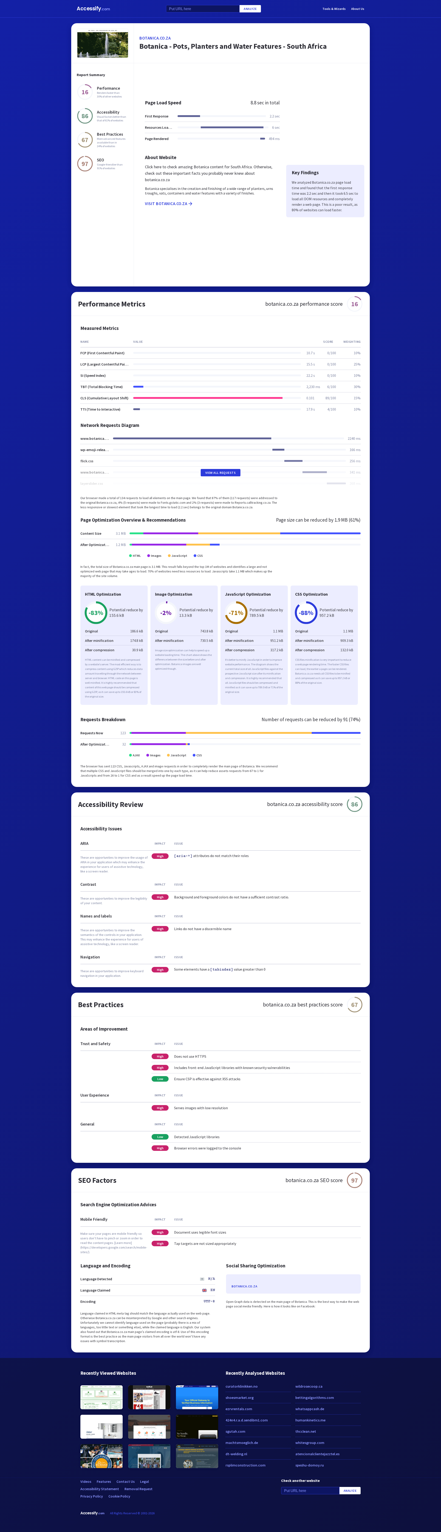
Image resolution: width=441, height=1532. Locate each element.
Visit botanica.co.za (166, 203)
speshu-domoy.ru (309, 1465)
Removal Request (138, 1488)
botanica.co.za (155, 38)
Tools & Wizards (334, 9)
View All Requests (220, 473)
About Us (357, 9)
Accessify (93, 8)
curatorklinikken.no (242, 1386)
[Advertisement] (251, 79)
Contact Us (125, 1481)
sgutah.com (235, 1431)
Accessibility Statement (99, 1488)
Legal (144, 1481)
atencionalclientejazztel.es (317, 1454)
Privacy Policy (91, 1496)
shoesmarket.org (240, 1397)
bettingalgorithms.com (314, 1397)
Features (104, 1481)
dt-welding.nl (236, 1454)
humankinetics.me (310, 1420)
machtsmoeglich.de (242, 1442)
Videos (85, 1481)
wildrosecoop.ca (308, 1386)
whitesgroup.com (309, 1442)
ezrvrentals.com (239, 1408)
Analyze (250, 9)
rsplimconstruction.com (246, 1465)
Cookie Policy (119, 1496)
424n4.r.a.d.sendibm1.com (247, 1420)
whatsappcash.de (309, 1408)
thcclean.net (305, 1431)
